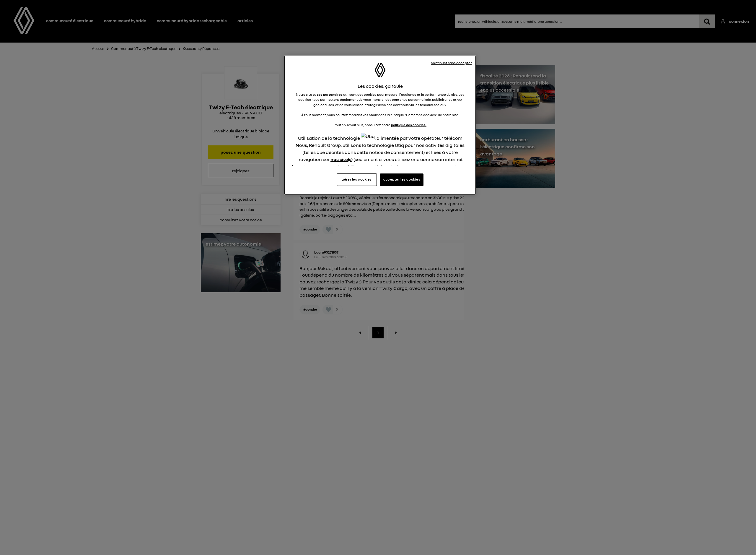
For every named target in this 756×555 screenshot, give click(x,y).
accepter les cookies (401, 179)
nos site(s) (341, 159)
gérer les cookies (357, 179)
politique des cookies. (408, 125)
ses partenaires (330, 94)
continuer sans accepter (451, 63)
